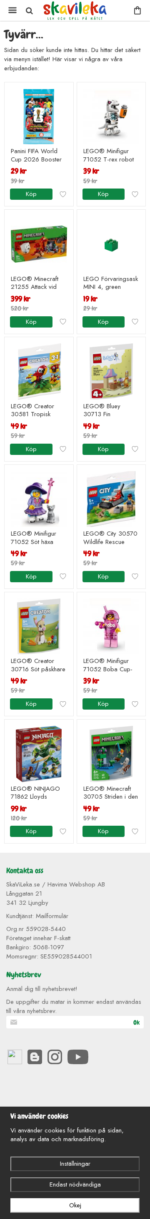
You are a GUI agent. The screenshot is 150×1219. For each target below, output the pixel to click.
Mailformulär (52, 916)
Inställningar (75, 1163)
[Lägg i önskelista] (63, 194)
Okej (75, 1205)
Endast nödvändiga (75, 1184)
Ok (136, 1022)
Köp (31, 194)
